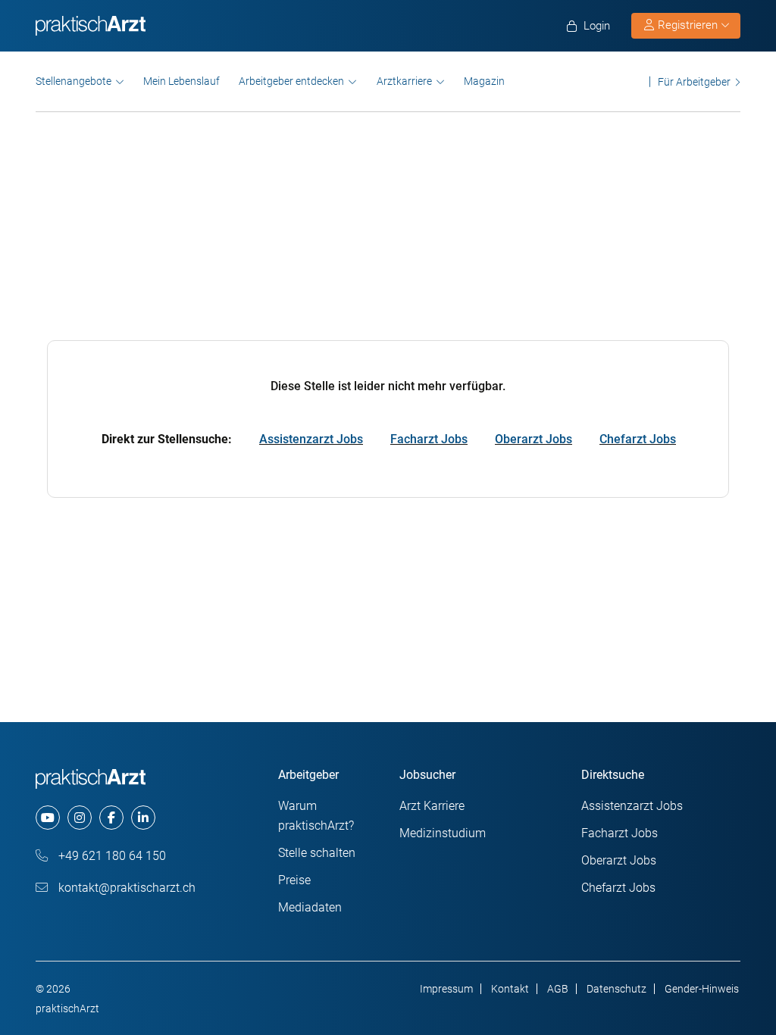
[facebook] (111, 817)
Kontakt (510, 989)
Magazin (484, 81)
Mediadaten (310, 907)
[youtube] (48, 817)
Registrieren (688, 25)
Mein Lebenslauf (181, 81)
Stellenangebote (73, 81)
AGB (557, 989)
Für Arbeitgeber (694, 81)
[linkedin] (143, 817)
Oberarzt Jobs (533, 439)
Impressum (446, 989)
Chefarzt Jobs (637, 439)
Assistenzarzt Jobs (311, 439)
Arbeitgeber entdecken (291, 81)
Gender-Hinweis (702, 989)
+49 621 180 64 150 (110, 856)
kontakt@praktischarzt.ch (125, 887)
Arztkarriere (404, 81)
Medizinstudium (442, 833)
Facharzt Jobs (429, 439)
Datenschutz (616, 989)
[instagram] (79, 817)
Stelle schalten (316, 853)
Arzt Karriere (432, 806)
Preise (294, 880)
